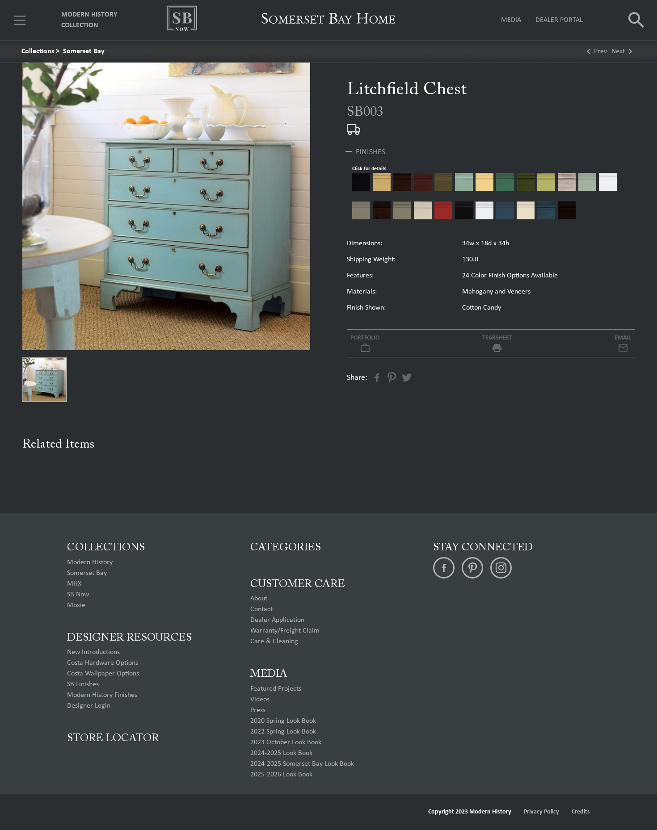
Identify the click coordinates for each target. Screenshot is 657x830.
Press (257, 710)
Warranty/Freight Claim (285, 630)
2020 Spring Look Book (283, 721)
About (258, 598)
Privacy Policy (541, 812)
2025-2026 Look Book (281, 774)
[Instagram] (501, 567)
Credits (581, 812)
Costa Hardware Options (102, 663)
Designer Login (88, 705)
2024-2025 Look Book (281, 753)
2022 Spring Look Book (283, 731)
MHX (74, 583)
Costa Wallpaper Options (103, 673)
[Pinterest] (472, 567)
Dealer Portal (559, 20)
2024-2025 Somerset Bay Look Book (302, 763)
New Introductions (93, 652)
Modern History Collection (89, 20)
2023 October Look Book (285, 742)
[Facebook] (444, 567)
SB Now (78, 594)
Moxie (76, 605)
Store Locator (113, 738)
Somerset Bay (84, 51)
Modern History (90, 562)
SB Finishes (83, 684)
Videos (260, 699)
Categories (285, 547)
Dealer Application (277, 620)
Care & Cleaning (274, 641)
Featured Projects (275, 688)
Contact (261, 609)
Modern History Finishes (102, 695)
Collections (37, 51)
